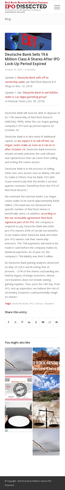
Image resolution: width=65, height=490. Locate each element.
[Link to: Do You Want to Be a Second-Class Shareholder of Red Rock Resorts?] (18, 388)
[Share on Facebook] (8, 322)
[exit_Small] (28, 41)
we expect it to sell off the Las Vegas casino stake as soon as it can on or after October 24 (30, 145)
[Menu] (55, 7)
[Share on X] (15, 322)
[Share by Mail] (56, 322)
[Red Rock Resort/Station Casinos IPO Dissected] (27, 7)
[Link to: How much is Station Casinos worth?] (18, 360)
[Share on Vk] (43, 322)
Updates (31, 69)
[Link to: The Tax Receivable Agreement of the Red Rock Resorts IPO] (46, 414)
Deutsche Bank (20, 303)
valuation (49, 303)
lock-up (39, 303)
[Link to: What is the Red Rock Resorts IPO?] (46, 360)
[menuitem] (55, 7)
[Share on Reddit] (49, 322)
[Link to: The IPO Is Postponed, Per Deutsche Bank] (18, 441)
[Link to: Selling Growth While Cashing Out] (18, 414)
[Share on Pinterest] (22, 322)
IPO (31, 303)
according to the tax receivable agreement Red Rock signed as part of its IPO (30, 218)
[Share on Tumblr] (36, 322)
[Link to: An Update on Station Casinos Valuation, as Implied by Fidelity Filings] (46, 441)
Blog (8, 19)
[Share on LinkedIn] (29, 322)
